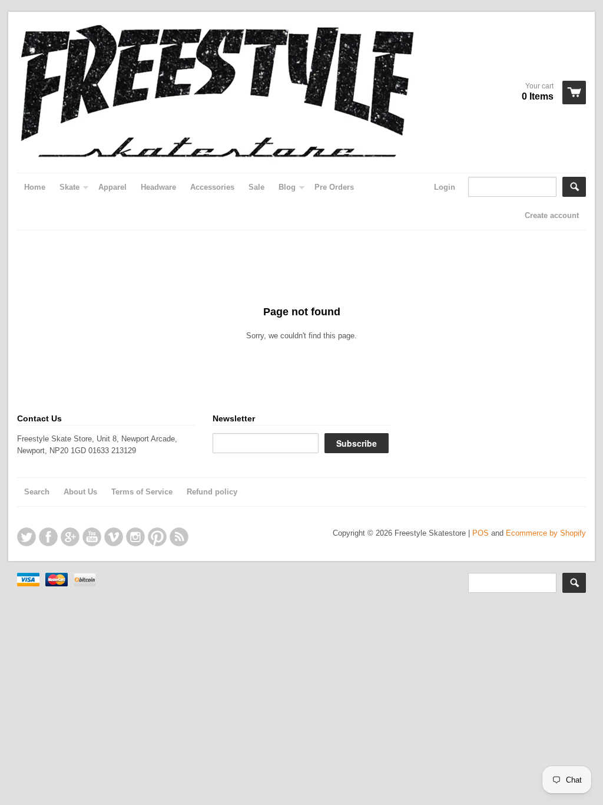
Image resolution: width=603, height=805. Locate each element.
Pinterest (157, 536)
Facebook (48, 536)
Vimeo (113, 536)
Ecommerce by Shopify (546, 533)
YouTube (91, 536)
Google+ (70, 536)
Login (444, 187)
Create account (552, 215)
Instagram (135, 536)
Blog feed (179, 536)
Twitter (26, 536)
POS (480, 533)
